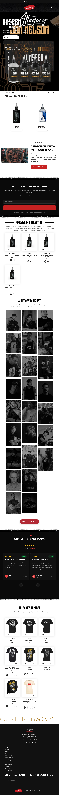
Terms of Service (9, 763)
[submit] (22, 780)
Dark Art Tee (47, 669)
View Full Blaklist (29, 521)
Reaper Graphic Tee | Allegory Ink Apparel (12, 669)
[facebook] (23, 742)
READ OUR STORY (38, 167)
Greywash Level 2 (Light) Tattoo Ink (29, 256)
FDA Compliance (9, 764)
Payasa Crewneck (12, 701)
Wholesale (7, 768)
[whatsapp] (35, 742)
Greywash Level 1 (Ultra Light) (12, 255)
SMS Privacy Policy (10, 757)
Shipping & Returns (9, 759)
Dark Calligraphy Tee (29, 640)
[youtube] (32, 742)
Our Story (7, 749)
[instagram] (26, 742)
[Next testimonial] (38, 585)
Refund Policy (8, 761)
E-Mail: (23, 739)
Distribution (8, 766)
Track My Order (8, 770)
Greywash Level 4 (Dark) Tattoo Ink (12, 288)
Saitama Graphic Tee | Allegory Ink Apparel (29, 702)
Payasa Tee (29, 669)
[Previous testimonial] (21, 585)
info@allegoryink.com (31, 739)
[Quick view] (16, 249)
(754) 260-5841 (31, 737)
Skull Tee (47, 640)
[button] (5, 7)
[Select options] (8, 249)
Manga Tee (12, 640)
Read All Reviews (29, 591)
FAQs (6, 753)
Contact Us (7, 751)
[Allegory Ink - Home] (29, 8)
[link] (12, 240)
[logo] (29, 730)
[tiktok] (29, 742)
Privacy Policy (8, 755)
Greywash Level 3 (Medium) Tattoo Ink (47, 256)
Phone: (25, 737)
